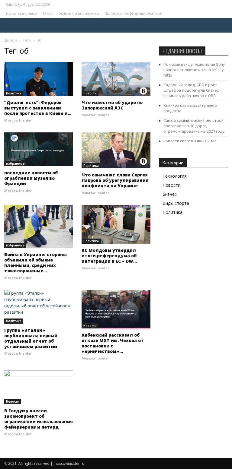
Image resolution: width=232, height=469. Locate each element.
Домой (10, 40)
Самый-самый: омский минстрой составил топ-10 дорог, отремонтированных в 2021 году (193, 126)
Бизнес (170, 194)
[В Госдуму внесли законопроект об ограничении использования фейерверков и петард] (38, 387)
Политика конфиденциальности (134, 13)
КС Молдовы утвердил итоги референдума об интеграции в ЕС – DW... (109, 255)
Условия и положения (79, 13)
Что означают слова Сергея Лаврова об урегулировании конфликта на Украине (115, 180)
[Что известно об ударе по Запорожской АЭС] (116, 79)
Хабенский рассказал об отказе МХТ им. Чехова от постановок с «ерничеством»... (113, 343)
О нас (48, 13)
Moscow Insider (18, 120)
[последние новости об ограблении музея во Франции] (38, 149)
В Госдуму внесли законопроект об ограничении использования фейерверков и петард (38, 419)
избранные (15, 163)
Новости (90, 93)
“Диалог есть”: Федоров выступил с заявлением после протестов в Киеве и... (37, 108)
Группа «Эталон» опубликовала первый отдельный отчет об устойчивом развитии (30, 338)
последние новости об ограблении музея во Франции (31, 178)
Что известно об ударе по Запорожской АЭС (112, 105)
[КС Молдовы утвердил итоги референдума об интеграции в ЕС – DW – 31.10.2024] (116, 224)
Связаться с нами (21, 13)
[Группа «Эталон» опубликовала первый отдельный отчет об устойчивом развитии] (38, 307)
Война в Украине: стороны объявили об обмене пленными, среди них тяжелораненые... (35, 263)
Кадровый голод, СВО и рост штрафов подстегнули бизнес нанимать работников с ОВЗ (191, 90)
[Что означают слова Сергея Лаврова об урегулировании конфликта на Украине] (116, 150)
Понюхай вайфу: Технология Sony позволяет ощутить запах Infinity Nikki (194, 70)
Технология (175, 176)
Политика (13, 93)
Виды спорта (176, 203)
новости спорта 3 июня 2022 (189, 141)
